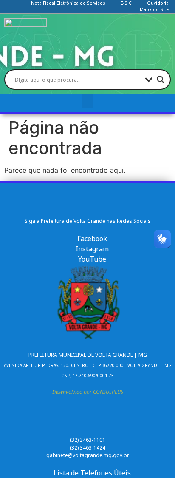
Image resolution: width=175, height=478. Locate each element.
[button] (87, 101)
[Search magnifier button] (161, 79)
